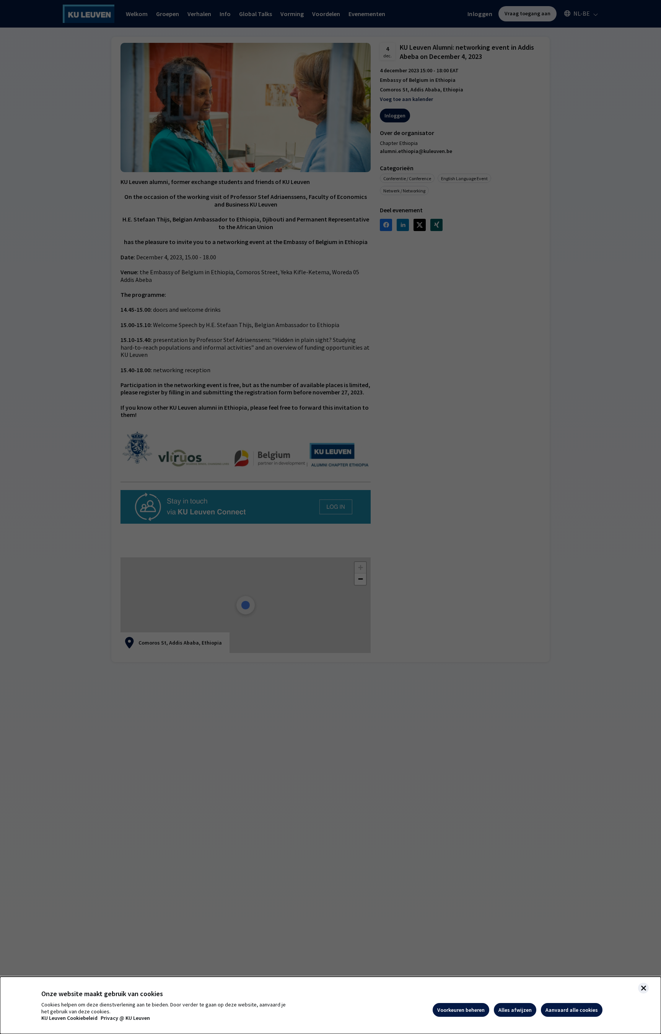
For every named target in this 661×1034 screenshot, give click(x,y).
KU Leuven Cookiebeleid (69, 1018)
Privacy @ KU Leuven (125, 1018)
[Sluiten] (643, 988)
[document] (330, 1005)
